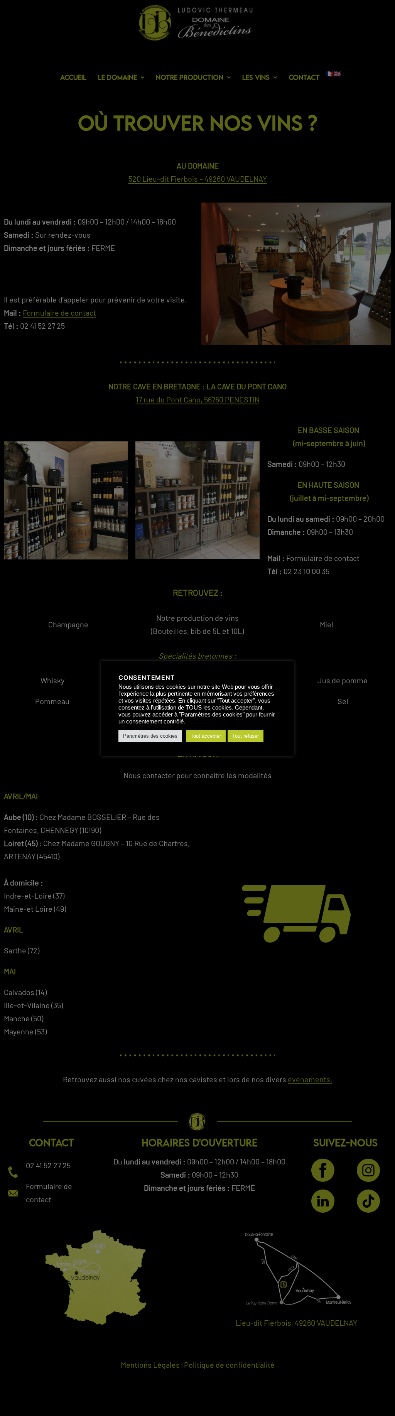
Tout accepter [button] (206, 736)
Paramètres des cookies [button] (150, 736)
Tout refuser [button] (245, 736)
